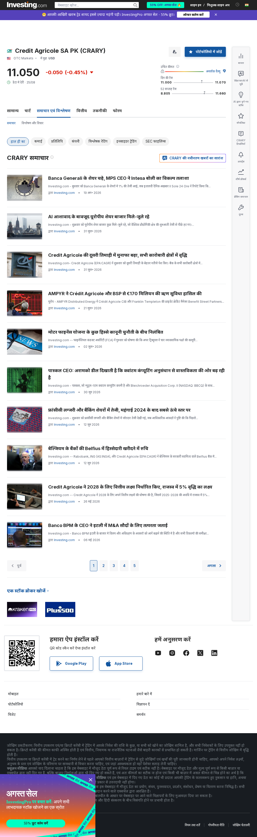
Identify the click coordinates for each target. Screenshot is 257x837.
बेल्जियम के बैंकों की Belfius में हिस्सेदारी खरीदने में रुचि (98, 448)
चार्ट (28, 110)
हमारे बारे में (144, 694)
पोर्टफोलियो (15, 704)
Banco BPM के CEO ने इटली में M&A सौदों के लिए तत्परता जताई (108, 525)
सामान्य (13, 110)
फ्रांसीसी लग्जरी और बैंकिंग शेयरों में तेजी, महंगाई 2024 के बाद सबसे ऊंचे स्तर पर (119, 410)
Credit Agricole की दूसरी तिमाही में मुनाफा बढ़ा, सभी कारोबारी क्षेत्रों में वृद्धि (117, 255)
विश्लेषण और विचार (32, 123)
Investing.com (64, 193)
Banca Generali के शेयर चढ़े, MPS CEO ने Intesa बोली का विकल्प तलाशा (118, 178)
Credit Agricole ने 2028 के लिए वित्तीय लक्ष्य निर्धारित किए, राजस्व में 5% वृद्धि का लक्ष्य (130, 487)
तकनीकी (100, 110)
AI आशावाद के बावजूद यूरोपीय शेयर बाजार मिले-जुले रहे (98, 216)
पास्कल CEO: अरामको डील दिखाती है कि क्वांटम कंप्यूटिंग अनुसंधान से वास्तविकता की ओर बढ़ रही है (136, 374)
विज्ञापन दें (143, 704)
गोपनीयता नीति (216, 825)
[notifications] (237, 4)
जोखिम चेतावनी (241, 825)
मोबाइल (13, 694)
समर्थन (141, 714)
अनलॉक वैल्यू (213, 71)
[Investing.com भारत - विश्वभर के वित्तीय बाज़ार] (27, 5)
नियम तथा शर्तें (192, 825)
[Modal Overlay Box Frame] (47, 805)
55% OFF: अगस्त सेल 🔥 (165, 5)
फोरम (117, 110)
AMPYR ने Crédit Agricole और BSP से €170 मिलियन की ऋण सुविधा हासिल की (125, 293)
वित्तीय (82, 110)
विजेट (12, 714)
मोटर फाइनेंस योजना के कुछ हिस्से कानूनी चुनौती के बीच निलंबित (105, 332)
